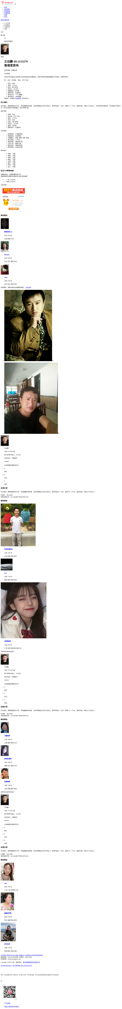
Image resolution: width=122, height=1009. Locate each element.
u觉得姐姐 (7, 641)
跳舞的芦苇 (7, 913)
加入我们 (16, 955)
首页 (5, 7)
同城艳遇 (7, 13)
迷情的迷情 (7, 758)
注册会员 (6, 20)
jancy (6, 277)
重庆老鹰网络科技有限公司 (31, 962)
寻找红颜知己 (8, 549)
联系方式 (10, 955)
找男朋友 (7, 11)
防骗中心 (22, 955)
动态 (5, 16)
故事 (5, 14)
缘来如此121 (8, 231)
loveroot (6, 254)
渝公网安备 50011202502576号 (22, 965)
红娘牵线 (18, 98)
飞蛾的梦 (7, 735)
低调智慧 (7, 781)
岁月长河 (7, 944)
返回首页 (40, 955)
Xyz (5, 573)
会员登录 (28, 955)
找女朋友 (7, 9)
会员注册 (34, 955)
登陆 (2, 20)
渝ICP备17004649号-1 (6, 965)
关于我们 (3, 955)
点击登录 (28, 287)
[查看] (20, 94)
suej (5, 883)
